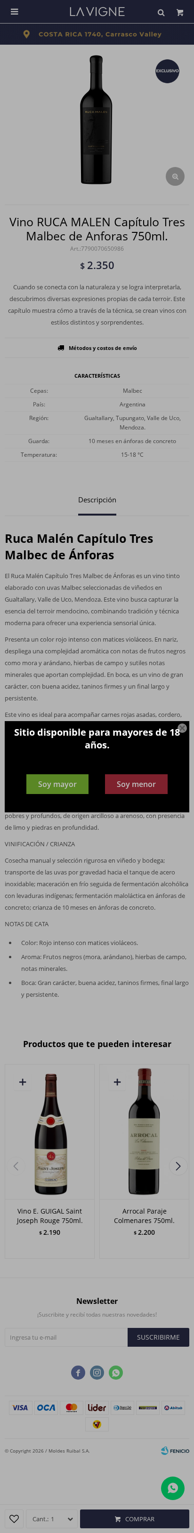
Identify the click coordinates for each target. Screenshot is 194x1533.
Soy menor (136, 784)
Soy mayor (57, 784)
